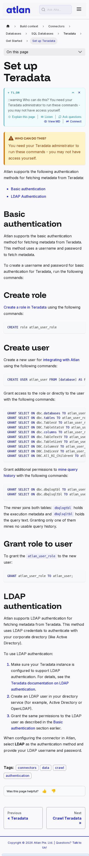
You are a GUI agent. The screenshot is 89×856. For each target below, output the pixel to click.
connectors (27, 768)
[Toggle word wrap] (71, 379)
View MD (54, 121)
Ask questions (72, 116)
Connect (75, 121)
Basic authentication (28, 189)
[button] (44, 92)
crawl (59, 768)
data (45, 768)
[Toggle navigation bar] (79, 9)
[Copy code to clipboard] (80, 327)
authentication (17, 775)
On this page (17, 52)
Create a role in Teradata (25, 307)
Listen (49, 116)
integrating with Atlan (61, 359)
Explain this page (23, 116)
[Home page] (8, 26)
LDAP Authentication (28, 196)
